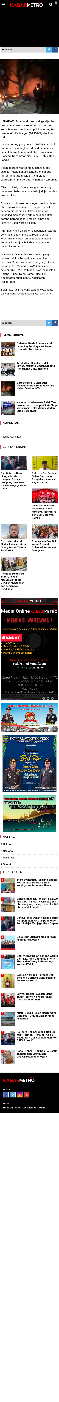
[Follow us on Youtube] (26, 1094)
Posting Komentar (11, 436)
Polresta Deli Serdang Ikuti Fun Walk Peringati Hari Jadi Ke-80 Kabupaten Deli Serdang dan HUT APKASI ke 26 (37, 1036)
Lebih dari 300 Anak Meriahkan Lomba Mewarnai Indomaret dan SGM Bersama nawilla (44, 511)
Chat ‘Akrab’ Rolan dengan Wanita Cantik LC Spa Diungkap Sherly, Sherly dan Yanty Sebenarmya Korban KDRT (37, 960)
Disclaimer (30, 1107)
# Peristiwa (7, 857)
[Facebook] (55, 49)
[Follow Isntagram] (19, 1094)
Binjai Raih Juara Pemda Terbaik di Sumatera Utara (36, 938)
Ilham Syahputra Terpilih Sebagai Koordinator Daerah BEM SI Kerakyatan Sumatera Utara (37, 882)
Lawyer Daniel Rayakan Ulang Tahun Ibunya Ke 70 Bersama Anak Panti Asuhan (34, 997)
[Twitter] (49, 49)
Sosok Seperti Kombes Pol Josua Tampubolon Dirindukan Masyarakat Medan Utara (37, 1054)
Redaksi (8, 1107)
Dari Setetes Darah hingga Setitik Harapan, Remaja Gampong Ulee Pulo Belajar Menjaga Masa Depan (37, 920)
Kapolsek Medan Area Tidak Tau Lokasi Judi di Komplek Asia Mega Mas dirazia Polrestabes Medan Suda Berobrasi (37, 406)
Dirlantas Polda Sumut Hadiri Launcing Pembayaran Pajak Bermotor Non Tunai (34, 346)
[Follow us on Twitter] (13, 1094)
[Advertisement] (29, 24)
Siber (18, 1107)
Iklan (42, 1107)
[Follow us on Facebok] (6, 1094)
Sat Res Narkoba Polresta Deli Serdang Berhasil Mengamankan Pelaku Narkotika (36, 978)
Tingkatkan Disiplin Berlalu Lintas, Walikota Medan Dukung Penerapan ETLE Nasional (36, 366)
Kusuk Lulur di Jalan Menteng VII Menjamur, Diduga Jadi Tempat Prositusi (36, 1016)
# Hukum (6, 844)
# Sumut (6, 864)
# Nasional (7, 851)
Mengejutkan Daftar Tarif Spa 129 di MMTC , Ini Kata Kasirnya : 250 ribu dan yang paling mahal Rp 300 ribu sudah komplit (37, 903)
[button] (55, 1)
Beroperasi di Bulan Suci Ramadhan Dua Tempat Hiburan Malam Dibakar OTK (36, 385)
